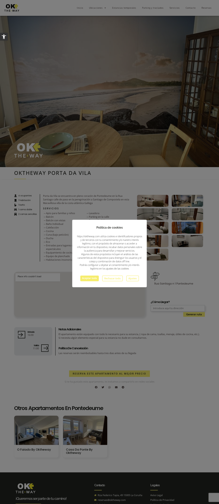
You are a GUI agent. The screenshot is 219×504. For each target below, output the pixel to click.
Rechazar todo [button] (112, 278)
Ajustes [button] (132, 278)
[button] (4, 37)
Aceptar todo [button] (89, 278)
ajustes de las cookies (117, 268)
